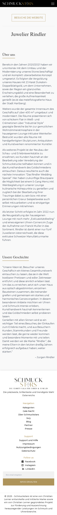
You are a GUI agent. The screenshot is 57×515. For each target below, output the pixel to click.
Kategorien (28, 407)
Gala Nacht (28, 411)
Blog (28, 421)
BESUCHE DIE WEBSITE (28, 17)
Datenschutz (28, 451)
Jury (28, 418)
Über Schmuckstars (28, 414)
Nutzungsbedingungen (28, 447)
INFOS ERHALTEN (28, 482)
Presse (28, 428)
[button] (52, 3)
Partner (28, 425)
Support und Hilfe (28, 440)
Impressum (29, 443)
